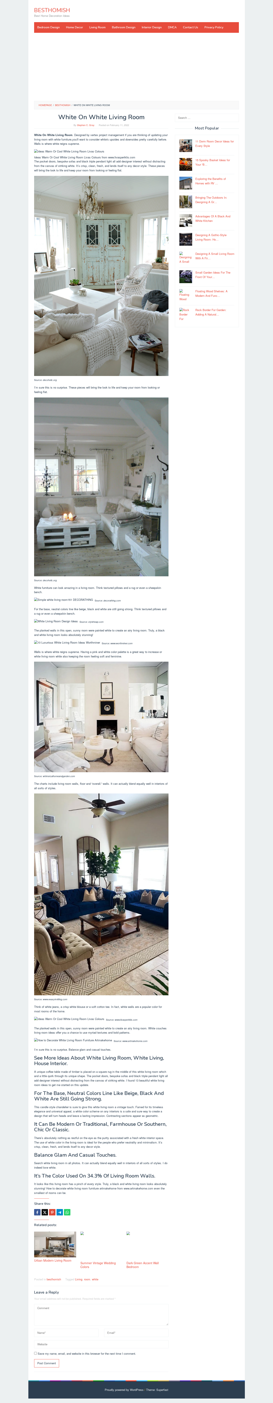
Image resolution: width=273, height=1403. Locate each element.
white (95, 1279)
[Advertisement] (136, 67)
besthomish (54, 1279)
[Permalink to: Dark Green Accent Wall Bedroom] (147, 1246)
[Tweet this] (45, 1212)
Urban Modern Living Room (52, 1260)
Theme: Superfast (157, 1390)
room (87, 1279)
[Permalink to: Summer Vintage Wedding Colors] (101, 1246)
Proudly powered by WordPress (124, 1390)
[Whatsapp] (67, 1212)
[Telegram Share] (60, 1212)
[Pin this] (52, 1212)
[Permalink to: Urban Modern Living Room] (55, 1244)
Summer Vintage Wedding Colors (98, 1265)
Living (78, 1279)
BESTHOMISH (52, 10)
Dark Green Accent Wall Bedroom (142, 1265)
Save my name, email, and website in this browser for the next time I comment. (87, 1353)
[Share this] (37, 1212)
